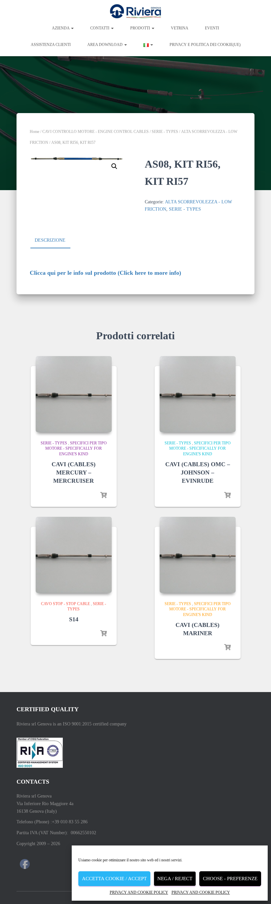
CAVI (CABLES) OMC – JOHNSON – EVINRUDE (197, 472)
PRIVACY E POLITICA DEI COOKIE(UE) (205, 44)
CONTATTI (100, 28)
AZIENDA (61, 28)
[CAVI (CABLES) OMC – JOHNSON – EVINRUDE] (198, 394)
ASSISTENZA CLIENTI (51, 44)
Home (34, 131)
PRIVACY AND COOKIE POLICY (139, 892)
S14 (73, 619)
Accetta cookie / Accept (114, 878)
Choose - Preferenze (230, 878)
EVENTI (212, 28)
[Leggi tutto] (103, 495)
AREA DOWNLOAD (105, 44)
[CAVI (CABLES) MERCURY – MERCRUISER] (74, 394)
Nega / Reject (174, 878)
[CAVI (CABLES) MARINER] (198, 555)
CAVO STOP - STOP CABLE (65, 603)
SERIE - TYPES (165, 131)
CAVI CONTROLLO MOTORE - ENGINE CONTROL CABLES (95, 131)
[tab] (55, 240)
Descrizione (50, 240)
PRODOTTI (140, 28)
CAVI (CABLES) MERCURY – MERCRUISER (74, 472)
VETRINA (179, 28)
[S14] (74, 555)
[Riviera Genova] (136, 11)
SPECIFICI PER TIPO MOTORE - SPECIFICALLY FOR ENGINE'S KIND (76, 449)
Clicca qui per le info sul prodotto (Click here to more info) (105, 272)
